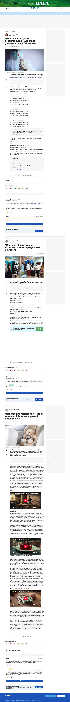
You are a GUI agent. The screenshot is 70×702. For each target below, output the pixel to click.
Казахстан (7, 180)
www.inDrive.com (25, 632)
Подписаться (39, 329)
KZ (56, 8)
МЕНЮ (9, 8)
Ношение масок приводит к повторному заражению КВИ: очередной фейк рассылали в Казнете (27, 162)
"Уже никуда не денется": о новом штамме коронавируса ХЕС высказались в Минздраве (26, 132)
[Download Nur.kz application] (35, 3)
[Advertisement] (35, 21)
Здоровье (7, 31)
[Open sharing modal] (6, 84)
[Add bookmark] (7, 87)
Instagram (39, 230)
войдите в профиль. (38, 203)
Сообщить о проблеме (50, 695)
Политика (7, 238)
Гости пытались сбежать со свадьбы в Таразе (22, 165)
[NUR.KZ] (35, 8)
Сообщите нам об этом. (27, 175)
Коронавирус (12, 31)
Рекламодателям (60, 695)
